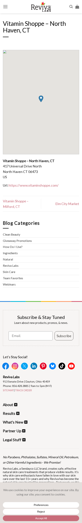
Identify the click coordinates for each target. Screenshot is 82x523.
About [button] (8, 404)
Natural (8, 259)
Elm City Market (67, 204)
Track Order (23, 390)
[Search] (71, 6)
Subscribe (64, 336)
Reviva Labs (10, 265)
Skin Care (9, 272)
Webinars (9, 284)
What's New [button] (13, 422)
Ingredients (10, 253)
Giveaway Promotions (17, 240)
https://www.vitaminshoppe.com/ (34, 185)
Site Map (8, 390)
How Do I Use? (13, 246)
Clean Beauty (11, 234)
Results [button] (9, 413)
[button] (5, 7)
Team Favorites (13, 278)
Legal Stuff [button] (12, 440)
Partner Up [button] (12, 431)
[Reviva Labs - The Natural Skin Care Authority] (41, 6)
